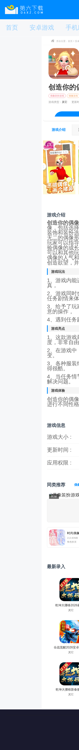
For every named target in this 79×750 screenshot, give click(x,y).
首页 (70, 41)
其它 (64, 101)
